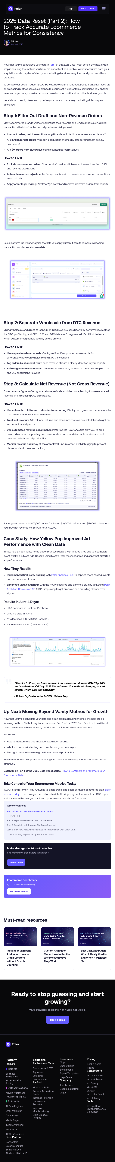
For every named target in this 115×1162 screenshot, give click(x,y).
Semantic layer (14, 1149)
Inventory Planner (15, 1125)
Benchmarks (66, 1069)
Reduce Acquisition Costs (43, 1092)
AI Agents (14, 1101)
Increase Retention (43, 1097)
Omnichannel (40, 1079)
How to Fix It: (14, 816)
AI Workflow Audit (15, 1134)
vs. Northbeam (95, 1079)
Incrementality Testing (13, 1081)
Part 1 (52, 64)
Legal (63, 1092)
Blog (62, 1062)
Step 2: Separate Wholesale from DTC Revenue (29, 820)
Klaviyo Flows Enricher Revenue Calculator (96, 1109)
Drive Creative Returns (40, 1116)
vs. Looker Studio (96, 1094)
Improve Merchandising (41, 1109)
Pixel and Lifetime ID (16, 1153)
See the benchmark (19, 891)
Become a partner (69, 1088)
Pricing (90, 1067)
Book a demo (16, 862)
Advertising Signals (16, 1096)
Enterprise (38, 1075)
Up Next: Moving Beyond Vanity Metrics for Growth (31, 834)
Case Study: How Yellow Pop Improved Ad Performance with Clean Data (41, 830)
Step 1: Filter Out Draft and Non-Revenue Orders (30, 811)
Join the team (67, 1085)
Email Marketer (14, 1110)
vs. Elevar (92, 1087)
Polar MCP (11, 1129)
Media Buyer (12, 1120)
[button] (103, 8)
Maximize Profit (41, 1087)
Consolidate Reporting (39, 1103)
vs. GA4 (91, 1090)
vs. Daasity (92, 1083)
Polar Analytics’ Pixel (62, 574)
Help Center (66, 1077)
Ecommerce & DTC (43, 1068)
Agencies (38, 1072)
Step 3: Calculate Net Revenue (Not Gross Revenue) (31, 825)
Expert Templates (69, 1073)
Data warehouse (14, 1145)
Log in (71, 8)
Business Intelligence (12, 1075)
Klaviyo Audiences (15, 1092)
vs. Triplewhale (95, 1075)
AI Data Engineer (15, 1106)
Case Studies (67, 1066)
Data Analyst (12, 1115)
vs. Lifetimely (93, 1098)
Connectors (12, 1142)
